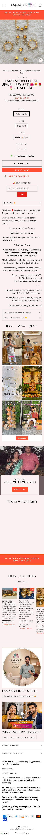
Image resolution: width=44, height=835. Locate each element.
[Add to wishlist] (5, 509)
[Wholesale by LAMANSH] (22, 715)
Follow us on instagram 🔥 (20, 696)
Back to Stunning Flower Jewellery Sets (23, 559)
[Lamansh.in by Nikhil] (22, 668)
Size (22, 121)
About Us (20, 489)
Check (22, 194)
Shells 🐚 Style (21, 137)
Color (22, 109)
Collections (14, 70)
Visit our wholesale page (19, 737)
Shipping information (18, 312)
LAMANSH (22, 77)
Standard (21, 125)
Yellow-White (22, 114)
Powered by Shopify (22, 833)
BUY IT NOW (22, 170)
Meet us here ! (7, 768)
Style (22, 133)
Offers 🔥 (10, 203)
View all (22, 582)
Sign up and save (13, 753)
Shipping (18, 100)
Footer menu (10, 745)
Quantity (22, 145)
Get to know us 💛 (16, 318)
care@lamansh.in (9, 773)
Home (5, 70)
